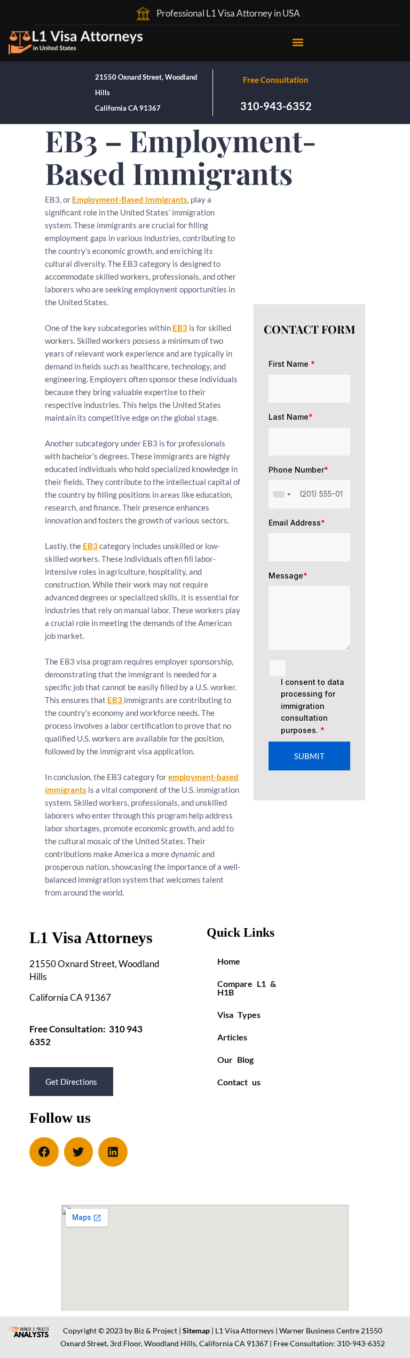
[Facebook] (44, 1152)
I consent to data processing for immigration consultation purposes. (312, 706)
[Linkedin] (113, 1152)
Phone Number (298, 469)
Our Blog (235, 1059)
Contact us (239, 1082)
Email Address (297, 522)
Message (288, 575)
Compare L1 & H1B (246, 987)
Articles (232, 1037)
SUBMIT (309, 756)
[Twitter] (78, 1152)
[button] (298, 42)
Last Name (291, 416)
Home (228, 961)
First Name (292, 363)
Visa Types (239, 1014)
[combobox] (281, 494)
